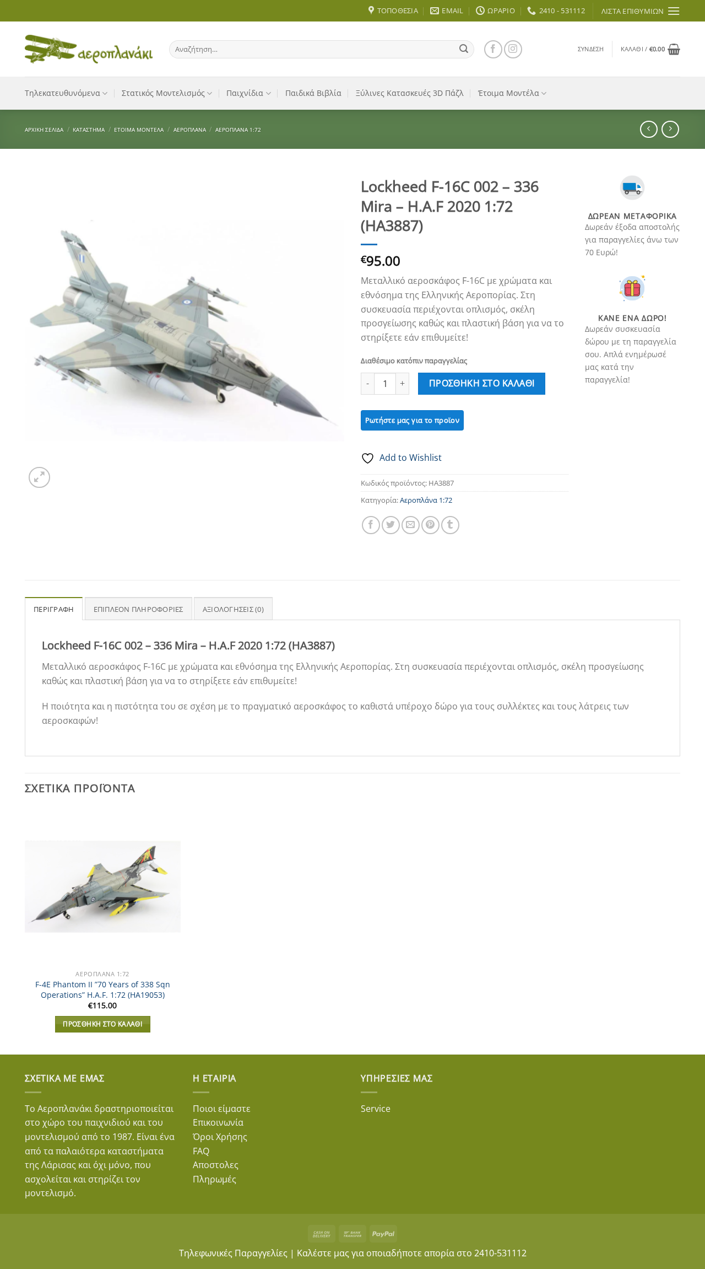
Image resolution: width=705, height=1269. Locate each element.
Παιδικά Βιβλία (313, 93)
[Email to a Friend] (411, 525)
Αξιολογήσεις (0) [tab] (233, 609)
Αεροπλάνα (189, 129)
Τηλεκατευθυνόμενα (62, 93)
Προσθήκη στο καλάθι (482, 383)
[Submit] (463, 49)
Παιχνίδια (244, 93)
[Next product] (648, 129)
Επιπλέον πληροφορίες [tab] (138, 609)
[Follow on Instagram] (513, 49)
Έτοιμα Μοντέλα (508, 93)
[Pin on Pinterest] (430, 525)
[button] (591, 49)
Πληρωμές (214, 1179)
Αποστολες (215, 1165)
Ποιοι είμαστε (222, 1109)
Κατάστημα (89, 129)
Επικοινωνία (218, 1122)
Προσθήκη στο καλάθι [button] (102, 1024)
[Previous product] (670, 129)
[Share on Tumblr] (450, 525)
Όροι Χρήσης (220, 1137)
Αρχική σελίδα (44, 129)
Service (376, 1109)
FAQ (201, 1151)
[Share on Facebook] (371, 525)
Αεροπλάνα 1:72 (238, 129)
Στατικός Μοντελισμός (163, 93)
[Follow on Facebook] (493, 49)
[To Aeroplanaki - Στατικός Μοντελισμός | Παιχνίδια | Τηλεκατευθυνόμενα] (89, 49)
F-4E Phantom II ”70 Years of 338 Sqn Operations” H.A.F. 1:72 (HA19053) (102, 990)
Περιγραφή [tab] (54, 609)
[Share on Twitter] (391, 525)
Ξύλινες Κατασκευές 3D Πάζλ (410, 93)
